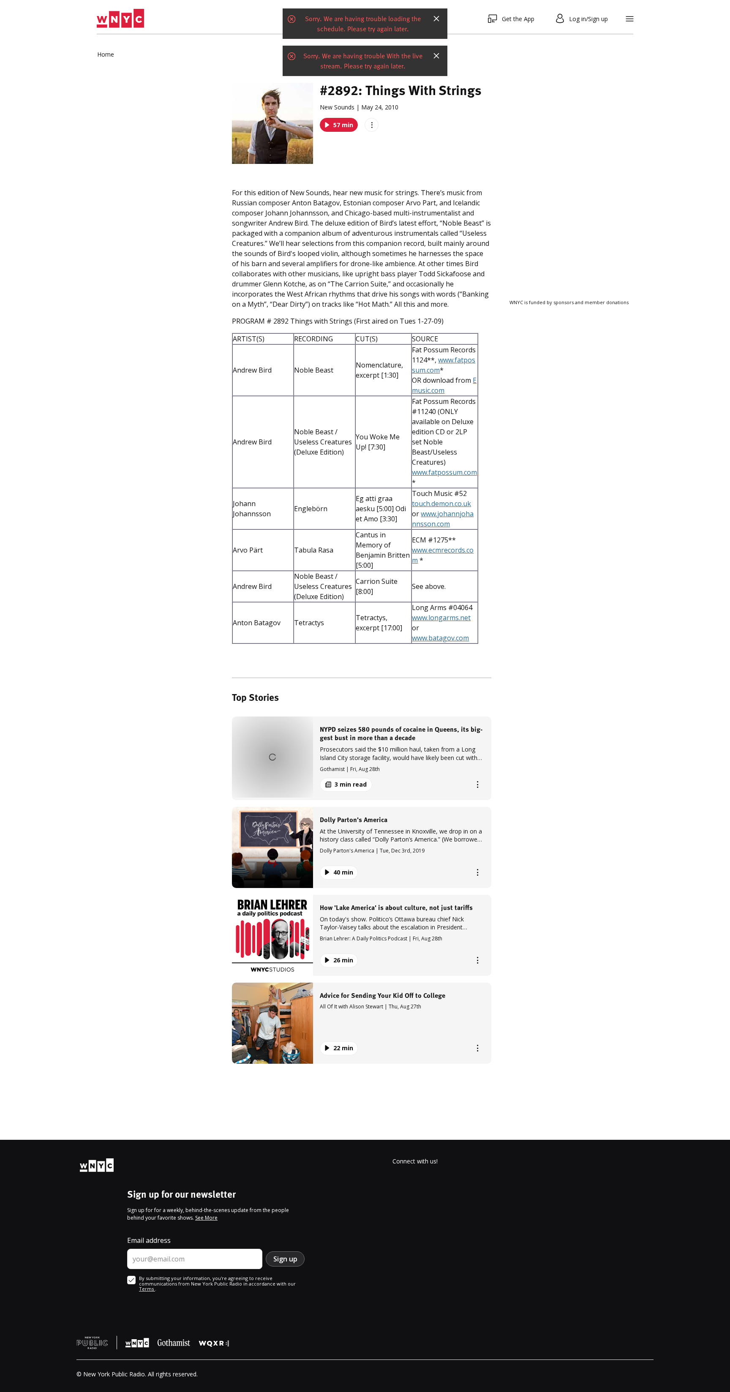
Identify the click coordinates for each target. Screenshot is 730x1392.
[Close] (436, 19)
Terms (147, 1289)
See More (206, 1217)
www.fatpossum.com (444, 472)
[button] (361, 758)
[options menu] (372, 125)
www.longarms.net (441, 617)
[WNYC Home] (120, 18)
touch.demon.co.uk (441, 503)
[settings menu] (630, 19)
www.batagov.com (440, 638)
